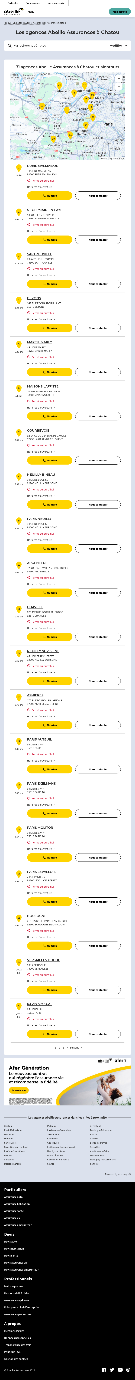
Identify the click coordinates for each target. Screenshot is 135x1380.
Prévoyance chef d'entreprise (21, 1307)
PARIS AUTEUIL (39, 739)
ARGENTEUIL (37, 563)
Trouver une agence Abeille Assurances (24, 22)
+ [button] (119, 79)
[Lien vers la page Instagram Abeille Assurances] (128, 1370)
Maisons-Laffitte (12, 1163)
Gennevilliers (97, 1155)
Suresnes (9, 1159)
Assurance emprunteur (18, 1225)
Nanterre (9, 1134)
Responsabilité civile (16, 1293)
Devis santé (11, 1255)
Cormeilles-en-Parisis (58, 1159)
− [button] (119, 86)
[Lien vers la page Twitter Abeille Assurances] (112, 1370)
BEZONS (34, 298)
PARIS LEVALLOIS (41, 872)
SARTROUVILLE (39, 254)
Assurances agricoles (16, 1300)
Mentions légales (14, 1331)
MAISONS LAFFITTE (43, 386)
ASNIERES (35, 695)
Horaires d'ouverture (39, 187)
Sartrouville (10, 1142)
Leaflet (104, 158)
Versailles (95, 1147)
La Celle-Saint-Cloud (14, 1151)
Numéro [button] (52, 195)
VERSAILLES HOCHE (43, 960)
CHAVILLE (35, 607)
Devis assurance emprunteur (21, 1269)
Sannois (94, 1163)
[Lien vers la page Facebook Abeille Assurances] (104, 1370)
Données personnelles (17, 1338)
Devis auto (10, 1241)
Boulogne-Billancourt (101, 1130)
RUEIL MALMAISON (43, 166)
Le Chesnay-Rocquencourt (61, 1147)
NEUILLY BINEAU (41, 474)
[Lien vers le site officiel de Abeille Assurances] (14, 11)
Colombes (52, 1138)
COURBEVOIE (38, 430)
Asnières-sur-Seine (99, 1151)
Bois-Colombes (55, 1155)
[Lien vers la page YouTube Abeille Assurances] (120, 1370)
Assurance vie (12, 1218)
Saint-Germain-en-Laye (16, 1147)
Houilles (8, 1138)
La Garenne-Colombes (59, 1130)
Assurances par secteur (18, 1314)
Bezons (8, 1155)
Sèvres (50, 1163)
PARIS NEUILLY (39, 519)
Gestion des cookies (16, 1359)
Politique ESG (12, 1352)
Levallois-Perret (98, 1142)
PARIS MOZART (39, 1004)
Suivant (74, 1047)
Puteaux (51, 1125)
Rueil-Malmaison (13, 1130)
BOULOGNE (36, 916)
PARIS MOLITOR (40, 827)
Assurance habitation (17, 1204)
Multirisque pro (13, 1286)
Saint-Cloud (53, 1134)
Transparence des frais (17, 1345)
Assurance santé (14, 1211)
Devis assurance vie (15, 1262)
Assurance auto (13, 1197)
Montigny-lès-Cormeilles (103, 1159)
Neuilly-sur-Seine (56, 1151)
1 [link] (55, 1047)
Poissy (93, 1134)
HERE (121, 158)
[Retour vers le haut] (121, 1359)
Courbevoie (53, 1142)
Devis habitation (14, 1248)
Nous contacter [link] (98, 195)
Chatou (8, 1125)
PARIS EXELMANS (41, 783)
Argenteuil (95, 1125)
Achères (94, 1138)
